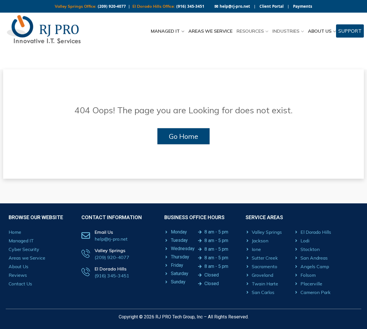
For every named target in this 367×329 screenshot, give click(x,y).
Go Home (183, 136)
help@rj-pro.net (232, 6)
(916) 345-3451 (190, 6)
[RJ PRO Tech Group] (46, 31)
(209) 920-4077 (112, 6)
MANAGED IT (165, 31)
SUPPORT (350, 31)
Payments (302, 6)
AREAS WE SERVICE (210, 31)
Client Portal (271, 6)
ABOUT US (319, 31)
